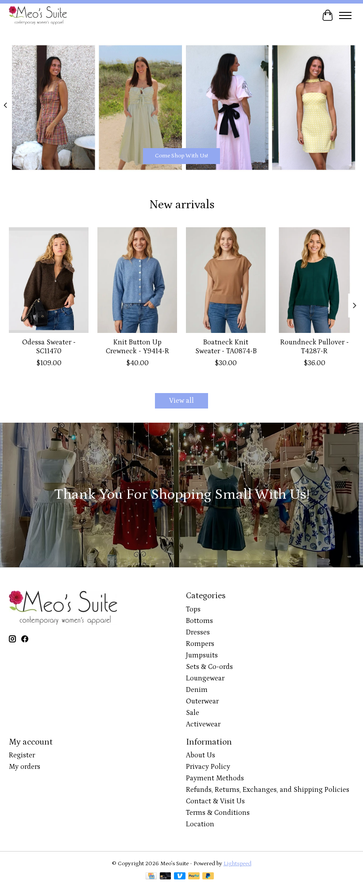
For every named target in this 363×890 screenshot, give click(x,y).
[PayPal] (194, 876)
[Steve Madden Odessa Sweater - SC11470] (49, 280)
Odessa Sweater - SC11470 (49, 346)
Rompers (200, 644)
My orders (24, 767)
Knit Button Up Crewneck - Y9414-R (137, 346)
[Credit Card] (151, 876)
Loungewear (205, 678)
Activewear (203, 724)
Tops (193, 609)
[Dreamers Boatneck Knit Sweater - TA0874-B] (226, 280)
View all (181, 401)
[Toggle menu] (345, 15)
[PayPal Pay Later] (208, 876)
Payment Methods (215, 778)
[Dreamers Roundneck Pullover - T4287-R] (314, 280)
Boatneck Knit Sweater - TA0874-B (226, 346)
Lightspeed (237, 863)
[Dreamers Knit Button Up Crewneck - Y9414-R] (137, 280)
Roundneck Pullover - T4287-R (314, 346)
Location (200, 824)
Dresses (198, 632)
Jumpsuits (202, 655)
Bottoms (199, 621)
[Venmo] (179, 876)
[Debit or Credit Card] (165, 876)
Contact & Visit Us (215, 801)
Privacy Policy (208, 767)
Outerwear (202, 701)
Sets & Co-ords (209, 667)
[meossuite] (38, 15)
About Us (200, 755)
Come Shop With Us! (181, 156)
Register (22, 755)
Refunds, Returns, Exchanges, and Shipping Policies (267, 790)
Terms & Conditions (218, 813)
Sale (192, 713)
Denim (197, 690)
